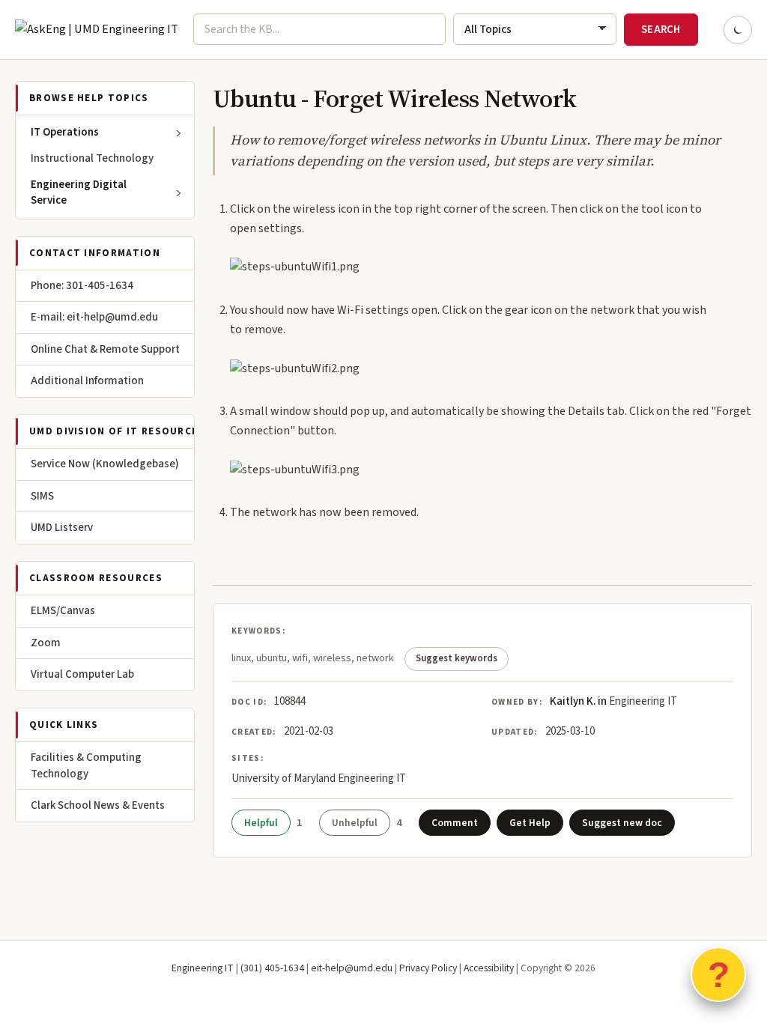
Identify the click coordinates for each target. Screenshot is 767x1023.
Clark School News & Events (98, 805)
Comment (454, 823)
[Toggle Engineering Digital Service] (179, 193)
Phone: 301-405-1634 (82, 286)
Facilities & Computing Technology (86, 766)
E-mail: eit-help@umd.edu (94, 317)
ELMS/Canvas (63, 611)
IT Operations (65, 132)
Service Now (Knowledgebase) (105, 464)
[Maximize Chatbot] (746, 380)
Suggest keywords (456, 658)
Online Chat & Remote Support (105, 349)
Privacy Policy (428, 968)
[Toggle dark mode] (738, 30)
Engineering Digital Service (79, 192)
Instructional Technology (92, 158)
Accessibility (489, 968)
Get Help (530, 823)
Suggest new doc (622, 823)
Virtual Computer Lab (82, 674)
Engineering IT (203, 968)
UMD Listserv (62, 527)
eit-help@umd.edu (351, 968)
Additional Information (87, 381)
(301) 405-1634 (272, 968)
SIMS (42, 496)
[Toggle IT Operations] (179, 133)
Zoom (46, 643)
